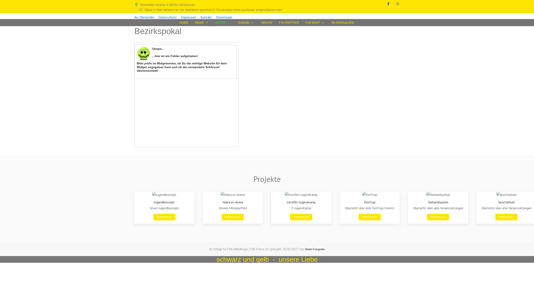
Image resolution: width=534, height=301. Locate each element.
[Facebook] (388, 4)
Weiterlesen (164, 217)
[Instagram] (397, 4)
